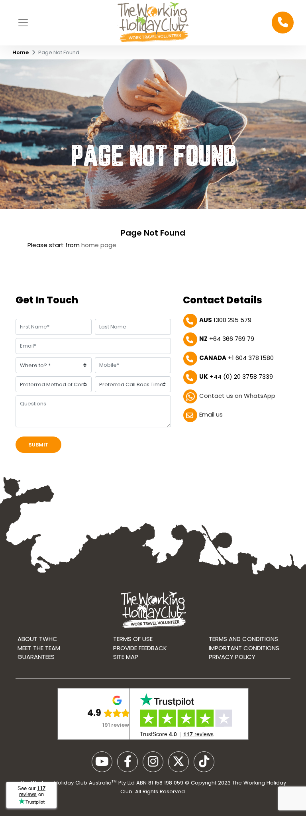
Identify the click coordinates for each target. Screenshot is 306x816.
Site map (125, 657)
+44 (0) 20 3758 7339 (236, 376)
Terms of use (133, 639)
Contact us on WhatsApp (237, 395)
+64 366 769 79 (226, 338)
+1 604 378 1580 (236, 358)
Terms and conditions (243, 639)
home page (98, 245)
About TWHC (37, 639)
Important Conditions (244, 648)
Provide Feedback (140, 648)
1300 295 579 (225, 320)
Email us (211, 414)
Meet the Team (39, 648)
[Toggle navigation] (23, 22)
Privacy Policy (232, 657)
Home (20, 52)
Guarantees (36, 657)
